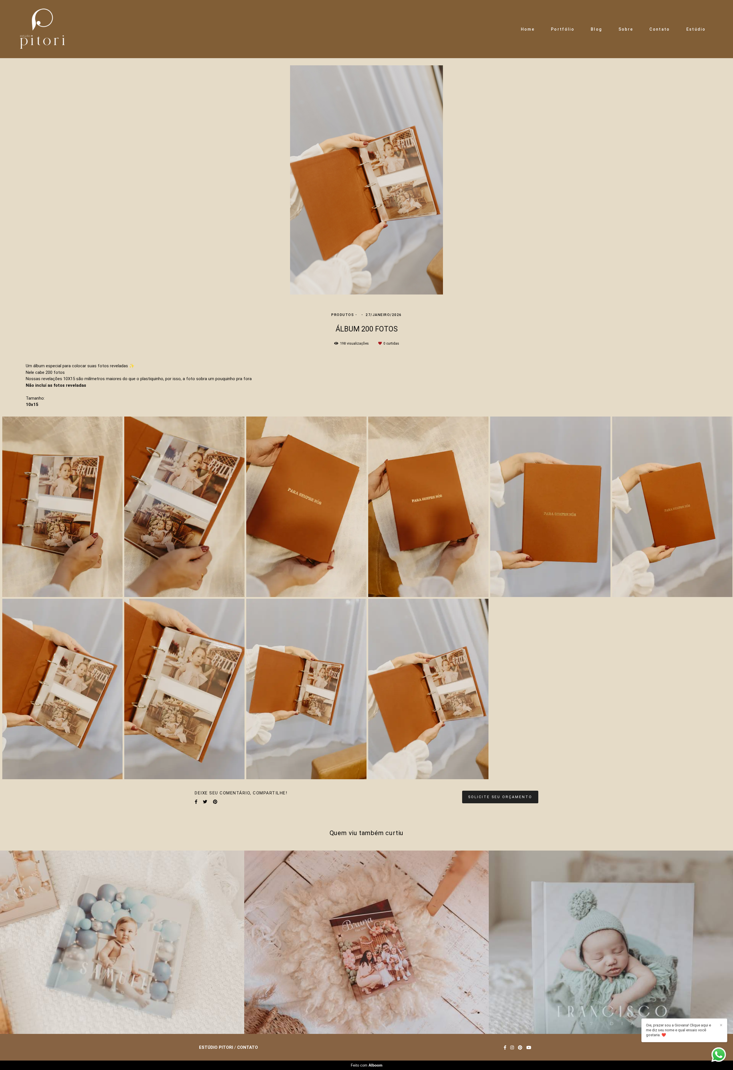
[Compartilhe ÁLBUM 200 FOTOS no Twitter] (205, 802)
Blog (596, 29)
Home (528, 29)
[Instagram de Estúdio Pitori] (512, 1047)
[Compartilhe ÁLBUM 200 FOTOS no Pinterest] (215, 802)
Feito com (367, 1065)
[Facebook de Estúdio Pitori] (505, 1047)
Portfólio (562, 29)
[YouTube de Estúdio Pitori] (528, 1047)
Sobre (625, 29)
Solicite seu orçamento (500, 797)
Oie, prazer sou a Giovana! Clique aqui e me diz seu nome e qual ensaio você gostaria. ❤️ (678, 1030)
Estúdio (696, 29)
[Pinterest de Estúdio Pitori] (520, 1047)
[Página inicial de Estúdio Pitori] (42, 29)
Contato (659, 29)
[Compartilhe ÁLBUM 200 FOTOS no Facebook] (196, 802)
